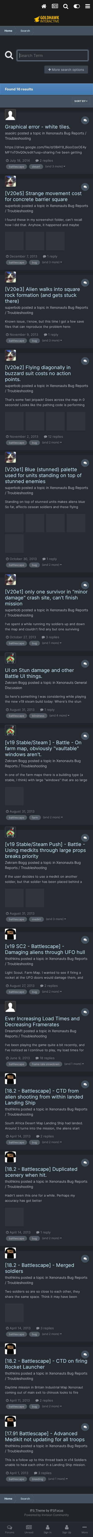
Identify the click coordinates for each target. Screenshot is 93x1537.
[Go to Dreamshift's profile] (10, 1006)
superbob (13, 206)
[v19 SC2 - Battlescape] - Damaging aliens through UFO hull (45, 949)
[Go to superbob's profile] (10, 181)
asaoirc (11, 133)
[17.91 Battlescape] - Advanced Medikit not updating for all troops (45, 1436)
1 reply (51, 256)
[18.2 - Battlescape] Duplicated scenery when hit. (41, 1172)
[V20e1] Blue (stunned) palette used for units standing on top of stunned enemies (43, 475)
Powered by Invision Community (46, 1515)
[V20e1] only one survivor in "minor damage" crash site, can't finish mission (46, 598)
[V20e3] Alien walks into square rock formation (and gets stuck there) (42, 295)
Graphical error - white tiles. (37, 127)
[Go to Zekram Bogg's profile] (10, 658)
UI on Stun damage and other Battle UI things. (39, 673)
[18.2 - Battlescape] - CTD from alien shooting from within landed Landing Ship (44, 1097)
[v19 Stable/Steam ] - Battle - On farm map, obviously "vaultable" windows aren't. (43, 748)
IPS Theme (37, 1510)
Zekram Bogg (16, 682)
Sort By (80, 101)
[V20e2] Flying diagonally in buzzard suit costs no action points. (38, 373)
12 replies (55, 436)
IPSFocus (56, 1510)
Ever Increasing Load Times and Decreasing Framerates (42, 1021)
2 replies (46, 160)
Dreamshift (14, 1031)
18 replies (47, 1058)
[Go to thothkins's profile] (10, 934)
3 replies (52, 637)
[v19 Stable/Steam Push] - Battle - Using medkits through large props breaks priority (45, 850)
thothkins (12, 958)
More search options (67, 70)
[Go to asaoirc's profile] (10, 114)
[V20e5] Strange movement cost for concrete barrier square (43, 196)
